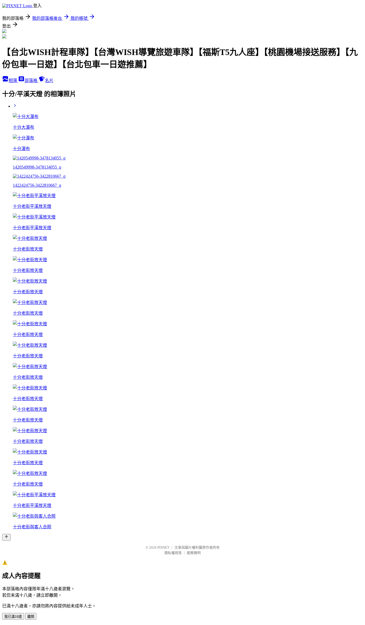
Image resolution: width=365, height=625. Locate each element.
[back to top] (6, 537)
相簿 (13, 80)
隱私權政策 (173, 553)
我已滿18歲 (13, 617)
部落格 (31, 80)
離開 (30, 617)
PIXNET (163, 547)
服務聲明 (194, 553)
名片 (49, 80)
